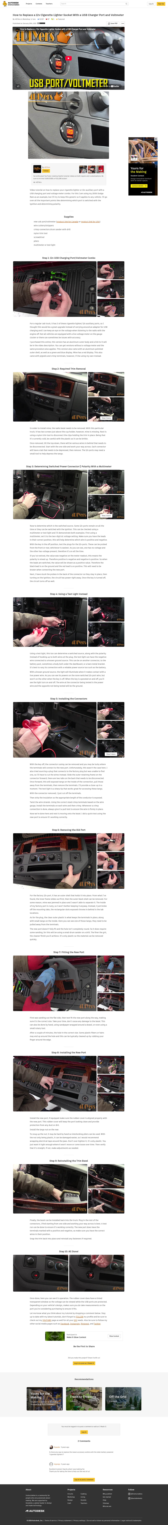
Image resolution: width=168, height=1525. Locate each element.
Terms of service (51, 1520)
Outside (83, 1500)
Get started (107, 1497)
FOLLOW (79, 1316)
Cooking (84, 1494)
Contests (39, 4)
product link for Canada (67, 221)
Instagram (75, 1323)
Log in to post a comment (84, 1480)
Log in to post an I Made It (84, 1363)
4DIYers (18, 19)
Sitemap (106, 1503)
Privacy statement (65, 1520)
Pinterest (85, 1323)
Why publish (107, 1494)
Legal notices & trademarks (131, 1520)
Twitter (97, 1323)
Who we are (107, 1506)
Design (70, 1500)
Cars (34, 19)
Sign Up (161, 4)
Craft (69, 1503)
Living (83, 1497)
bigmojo (57, 1464)
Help (104, 1500)
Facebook (64, 1323)
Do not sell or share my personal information (103, 1520)
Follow (46, 171)
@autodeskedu (136, 1498)
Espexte (57, 1447)
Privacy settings (79, 1520)
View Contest (114, 1336)
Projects (29, 4)
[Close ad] (156, 139)
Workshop (26, 19)
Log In (151, 4)
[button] (123, 23)
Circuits (70, 1494)
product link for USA (90, 221)
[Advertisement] (143, 166)
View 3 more (111, 754)
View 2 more (106, 418)
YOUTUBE (46, 1320)
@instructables (136, 1494)
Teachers (49, 4)
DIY (75, 1320)
